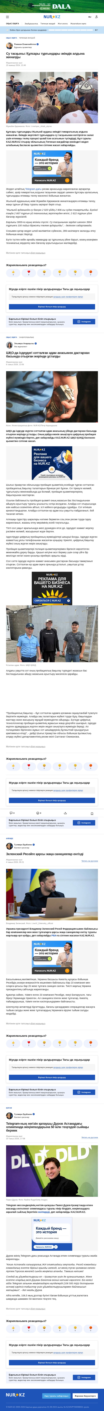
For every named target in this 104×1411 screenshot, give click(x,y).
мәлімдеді (44, 1212)
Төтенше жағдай (47, 23)
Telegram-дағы (33, 189)
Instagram (86, 322)
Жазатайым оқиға (78, 23)
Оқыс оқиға (12, 23)
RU (89, 17)
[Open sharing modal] (65, 813)
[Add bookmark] (92, 813)
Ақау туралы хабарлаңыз (56, 1396)
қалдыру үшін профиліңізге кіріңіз (68, 297)
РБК (53, 935)
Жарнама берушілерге (85, 1396)
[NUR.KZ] (52, 17)
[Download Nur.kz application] (52, 6)
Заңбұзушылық (31, 23)
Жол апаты (63, 23)
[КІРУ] (96, 17)
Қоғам (9, 1108)
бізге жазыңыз (38, 253)
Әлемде (9, 838)
